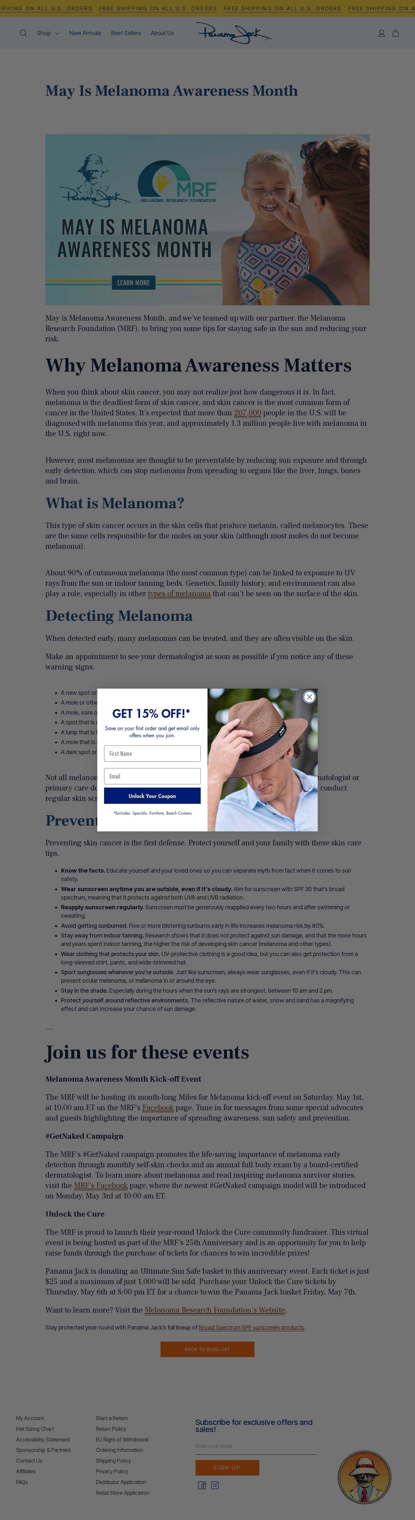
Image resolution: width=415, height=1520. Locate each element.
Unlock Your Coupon (152, 796)
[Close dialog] (309, 697)
